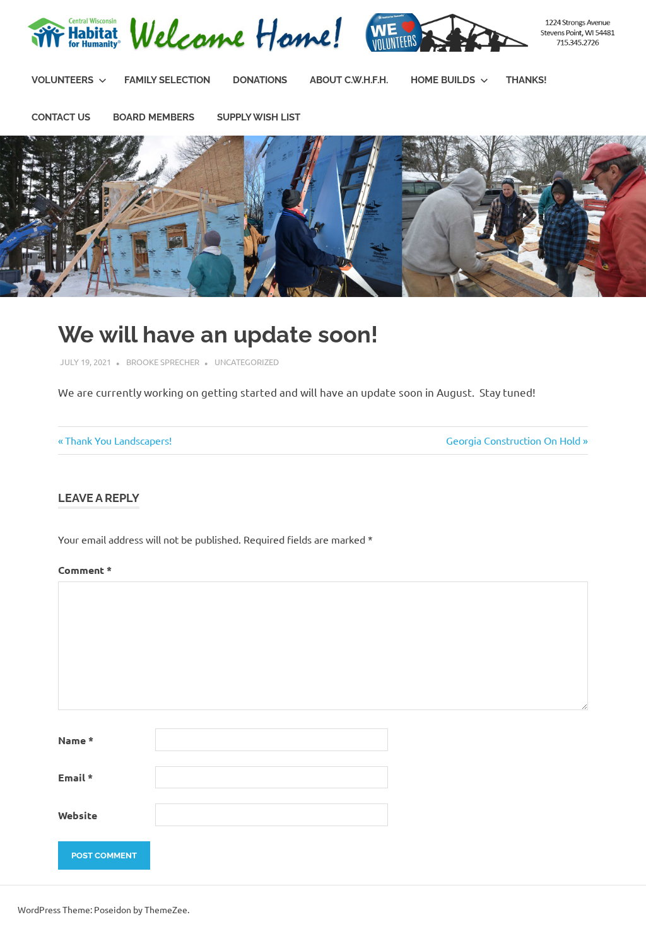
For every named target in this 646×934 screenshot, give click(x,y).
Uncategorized (246, 361)
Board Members (153, 117)
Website (77, 815)
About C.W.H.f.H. (349, 80)
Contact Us (61, 117)
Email (75, 777)
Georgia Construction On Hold (513, 440)
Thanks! (526, 80)
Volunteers (62, 80)
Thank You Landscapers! (118, 440)
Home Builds (443, 80)
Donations (260, 80)
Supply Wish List (258, 117)
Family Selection (167, 80)
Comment (85, 569)
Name (75, 740)
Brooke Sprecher (162, 361)
